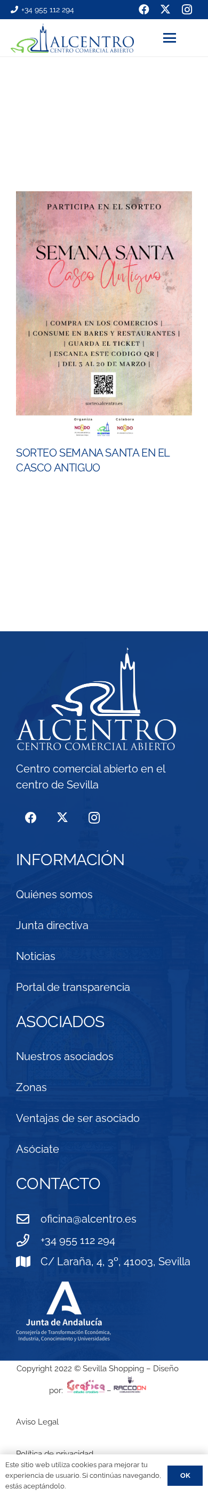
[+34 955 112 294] (28, 1240)
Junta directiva (52, 925)
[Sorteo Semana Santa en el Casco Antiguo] (104, 315)
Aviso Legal (37, 1422)
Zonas (31, 1087)
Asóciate (37, 1149)
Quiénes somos (54, 894)
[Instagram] (94, 818)
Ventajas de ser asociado (78, 1118)
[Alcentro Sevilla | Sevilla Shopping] (72, 38)
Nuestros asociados (65, 1056)
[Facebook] (30, 818)
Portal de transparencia (73, 987)
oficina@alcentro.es (89, 1219)
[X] (62, 818)
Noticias (35, 956)
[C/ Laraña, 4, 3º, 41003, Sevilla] (28, 1261)
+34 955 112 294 (78, 1240)
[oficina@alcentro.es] (28, 1219)
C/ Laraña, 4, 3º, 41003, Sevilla (115, 1261)
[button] (180, 37)
